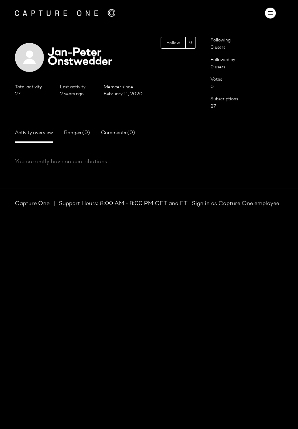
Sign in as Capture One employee (235, 204)
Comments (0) (118, 133)
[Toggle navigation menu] (270, 13)
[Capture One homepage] (65, 13)
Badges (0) (77, 133)
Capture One (33, 204)
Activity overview (34, 133)
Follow (173, 43)
